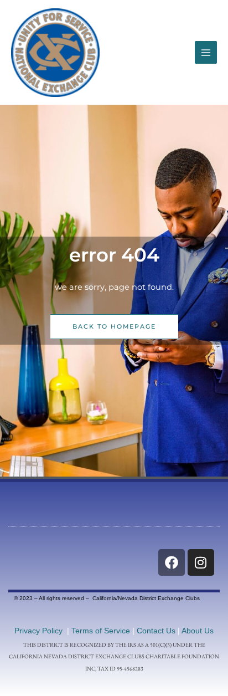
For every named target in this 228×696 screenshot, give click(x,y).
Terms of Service (100, 630)
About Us (198, 630)
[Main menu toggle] (206, 52)
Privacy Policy (38, 630)
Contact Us (156, 630)
